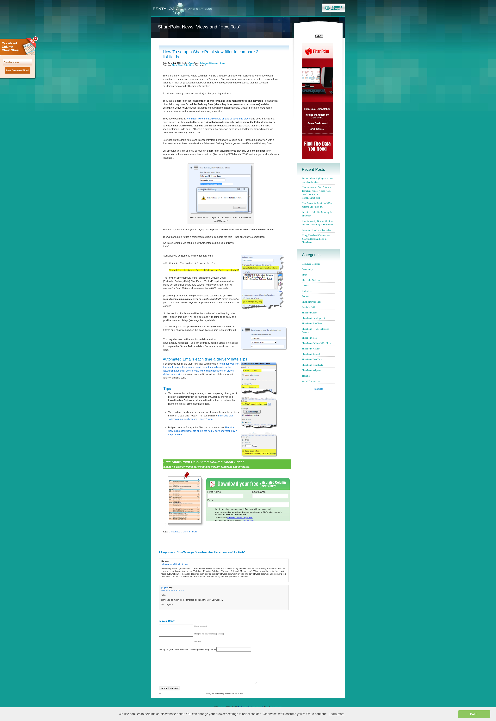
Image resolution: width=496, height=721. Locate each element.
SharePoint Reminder (311, 354)
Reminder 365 (308, 307)
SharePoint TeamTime (312, 359)
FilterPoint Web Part (311, 280)
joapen (164, 587)
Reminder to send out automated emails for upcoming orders (219, 118)
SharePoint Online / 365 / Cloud (316, 343)
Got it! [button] (474, 714)
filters (222, 63)
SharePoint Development (313, 318)
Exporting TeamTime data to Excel (317, 230)
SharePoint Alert (309, 312)
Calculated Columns (209, 63)
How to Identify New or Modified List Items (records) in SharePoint (317, 223)
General (305, 285)
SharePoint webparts (311, 370)
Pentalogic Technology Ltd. (250, 707)
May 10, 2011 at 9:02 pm (172, 590)
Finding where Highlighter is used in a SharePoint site (317, 180)
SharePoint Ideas (186, 65)
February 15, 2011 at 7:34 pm (174, 564)
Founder (318, 389)
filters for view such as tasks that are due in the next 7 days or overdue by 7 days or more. (202, 431)
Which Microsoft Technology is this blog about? (195, 650)
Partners (305, 296)
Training (306, 375)
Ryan (191, 63)
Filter (174, 65)
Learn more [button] (336, 714)
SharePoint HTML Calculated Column (315, 331)
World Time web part (311, 381)
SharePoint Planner (310, 348)
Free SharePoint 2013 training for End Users (317, 214)
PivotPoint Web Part (311, 301)
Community (307, 269)
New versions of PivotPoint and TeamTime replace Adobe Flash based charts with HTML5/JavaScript (316, 192)
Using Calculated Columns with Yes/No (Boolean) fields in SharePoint (316, 239)
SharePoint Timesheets (312, 365)
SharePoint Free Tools (312, 323)
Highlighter (307, 291)
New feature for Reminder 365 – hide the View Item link (317, 205)
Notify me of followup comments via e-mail (224, 694)
